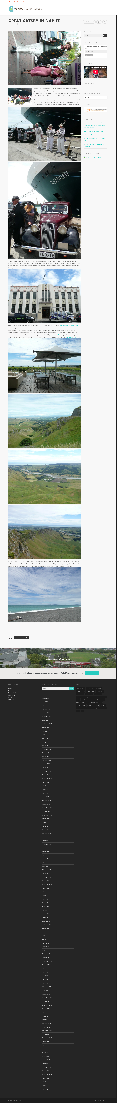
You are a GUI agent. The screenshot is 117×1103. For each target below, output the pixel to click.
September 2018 (47, 815)
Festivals (91, 694)
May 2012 (45, 1052)
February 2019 (46, 800)
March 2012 (45, 1056)
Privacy (10, 702)
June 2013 (45, 1016)
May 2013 (45, 1020)
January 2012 (46, 1060)
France (99, 694)
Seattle (84, 705)
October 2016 (46, 881)
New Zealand (38, 23)
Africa (83, 688)
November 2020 (47, 749)
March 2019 (45, 797)
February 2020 (46, 760)
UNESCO (87, 708)
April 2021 (45, 742)
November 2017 (47, 844)
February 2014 (46, 987)
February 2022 (46, 709)
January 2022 (46, 713)
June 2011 (45, 1085)
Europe (98, 9)
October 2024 (46, 698)
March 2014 (45, 983)
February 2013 (46, 1023)
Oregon (88, 702)
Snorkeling (89, 705)
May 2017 (45, 859)
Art (86, 688)
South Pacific (103, 705)
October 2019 (46, 775)
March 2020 (45, 757)
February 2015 (46, 946)
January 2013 (46, 1027)
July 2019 (44, 786)
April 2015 (45, 939)
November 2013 (47, 998)
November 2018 (47, 808)
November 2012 (47, 1031)
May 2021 (45, 738)
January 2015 (46, 950)
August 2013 (46, 1009)
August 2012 (46, 1042)
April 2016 (45, 903)
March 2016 (45, 906)
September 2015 (47, 925)
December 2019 (46, 767)
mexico (77, 702)
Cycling (77, 694)
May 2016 (45, 899)
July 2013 (44, 1012)
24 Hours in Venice (89, 135)
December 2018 (46, 804)
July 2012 (44, 1045)
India (102, 697)
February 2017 (46, 870)
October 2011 (46, 1071)
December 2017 (46, 841)
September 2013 (47, 1005)
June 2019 (45, 789)
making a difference (100, 699)
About (10, 688)
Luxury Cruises (84, 699)
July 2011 (44, 1082)
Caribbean (88, 691)
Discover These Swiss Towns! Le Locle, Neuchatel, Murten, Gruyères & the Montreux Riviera (95, 125)
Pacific (42, 23)
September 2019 (47, 778)
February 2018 (46, 833)
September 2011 (47, 1074)
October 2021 (46, 720)
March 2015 (45, 943)
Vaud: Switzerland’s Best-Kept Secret (95, 131)
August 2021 (46, 727)
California (78, 691)
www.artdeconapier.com (23, 268)
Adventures (78, 688)
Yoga (82, 710)
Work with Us (12, 693)
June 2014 (45, 972)
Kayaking (78, 699)
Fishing (95, 694)
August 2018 (46, 819)
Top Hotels (82, 708)
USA (91, 708)
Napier (19, 637)
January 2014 (46, 990)
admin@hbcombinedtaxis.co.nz (69, 326)
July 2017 (44, 855)
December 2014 (46, 954)
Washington (95, 708)
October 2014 (46, 958)
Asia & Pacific (87, 9)
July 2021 (44, 731)
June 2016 (45, 895)
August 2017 (46, 852)
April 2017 (45, 862)
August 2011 (46, 1078)
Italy (105, 697)
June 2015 (45, 936)
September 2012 (47, 1038)
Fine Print (11, 700)
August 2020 (46, 753)
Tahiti (77, 708)
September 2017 (47, 848)
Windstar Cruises (103, 708)
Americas (76, 9)
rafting (101, 702)
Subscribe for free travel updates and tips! (96, 47)
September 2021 (47, 724)
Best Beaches (98, 688)
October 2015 (46, 921)
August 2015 (46, 928)
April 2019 (45, 793)
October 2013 (46, 1001)
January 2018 (46, 837)
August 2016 (46, 888)
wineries (78, 710)
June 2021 (45, 735)
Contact (10, 690)
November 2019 (47, 771)
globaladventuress (13, 23)
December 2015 (46, 917)
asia (89, 688)
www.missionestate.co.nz (72, 337)
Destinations (33, 23)
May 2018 (45, 826)
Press (10, 697)
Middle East (83, 702)
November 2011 (47, 1067)
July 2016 (44, 892)
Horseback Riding (96, 697)
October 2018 (46, 811)
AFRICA (67, 9)
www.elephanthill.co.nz (56, 335)
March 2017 (45, 866)
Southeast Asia (96, 705)
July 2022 (44, 705)
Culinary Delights (99, 691)
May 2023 (45, 702)
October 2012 (46, 1034)
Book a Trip (11, 695)
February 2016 (46, 910)
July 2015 (44, 932)
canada (83, 691)
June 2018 (45, 822)
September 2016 (47, 884)
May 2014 (45, 976)
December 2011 (46, 1063)
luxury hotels (91, 699)
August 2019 (46, 782)
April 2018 (45, 830)
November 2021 (47, 716)
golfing (86, 697)
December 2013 (46, 994)
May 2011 (45, 1089)
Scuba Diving (79, 705)
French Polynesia (79, 697)
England (82, 694)
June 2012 (45, 1049)
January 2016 (46, 914)
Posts (45, 23)
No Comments (89, 22)
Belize (93, 688)
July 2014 (44, 968)
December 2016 (46, 873)
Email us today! (92, 673)
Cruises (29, 23)
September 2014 (47, 961)
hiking (90, 697)
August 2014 (46, 965)
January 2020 (46, 764)
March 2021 (45, 746)
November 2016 (47, 877)
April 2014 (45, 979)
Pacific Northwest (95, 702)
